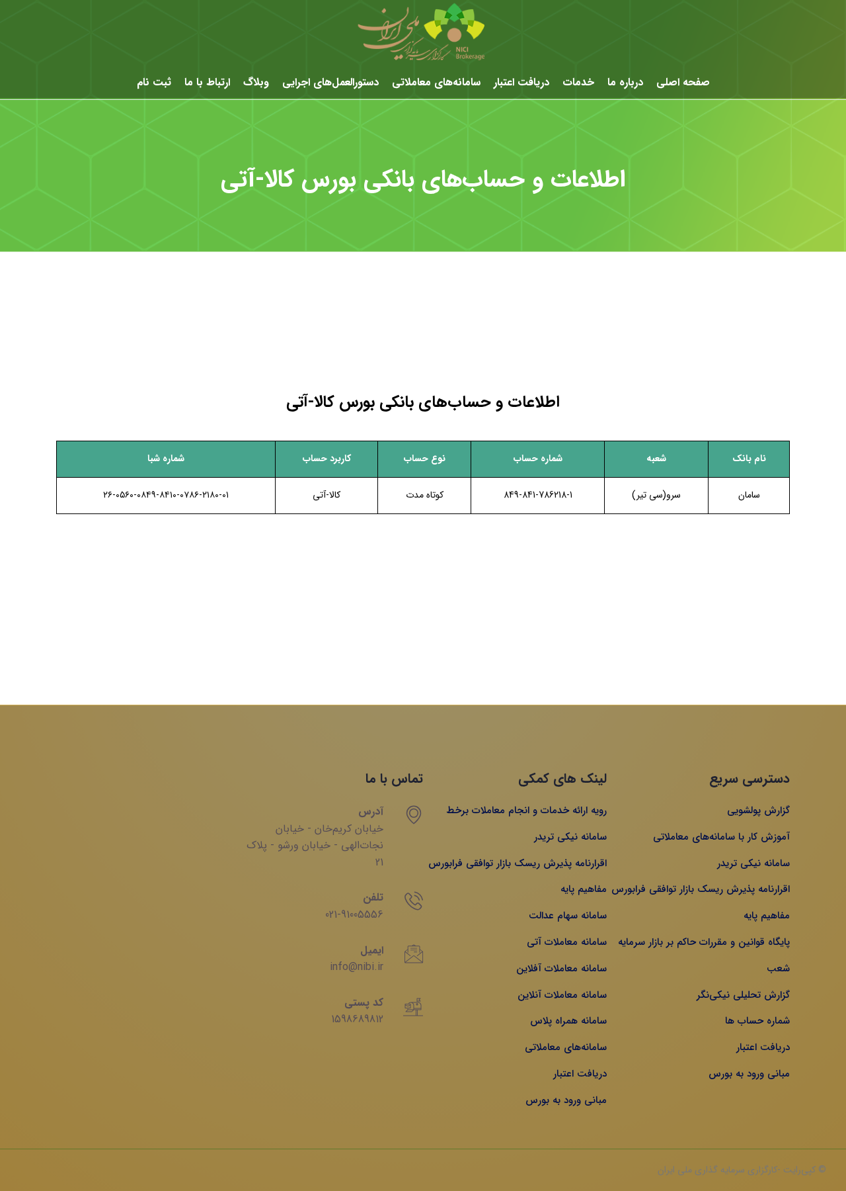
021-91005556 (354, 914)
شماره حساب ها (757, 1021)
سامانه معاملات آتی (567, 942)
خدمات (578, 82)
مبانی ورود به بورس (749, 1074)
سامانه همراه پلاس (568, 1021)
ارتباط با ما (207, 82)
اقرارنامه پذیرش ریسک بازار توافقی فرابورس (700, 889)
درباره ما (625, 82)
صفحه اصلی (683, 82)
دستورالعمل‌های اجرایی (330, 82)
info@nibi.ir (356, 967)
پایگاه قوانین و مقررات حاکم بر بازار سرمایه (704, 942)
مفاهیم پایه (767, 916)
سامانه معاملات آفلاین (561, 969)
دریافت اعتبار (521, 82)
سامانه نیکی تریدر (753, 863)
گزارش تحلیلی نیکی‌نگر (743, 995)
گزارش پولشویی (758, 810)
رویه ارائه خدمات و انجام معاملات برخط (526, 810)
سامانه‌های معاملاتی (436, 82)
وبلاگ (256, 82)
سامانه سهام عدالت (568, 916)
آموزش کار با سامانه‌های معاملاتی (721, 837)
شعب (778, 969)
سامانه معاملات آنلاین (562, 995)
